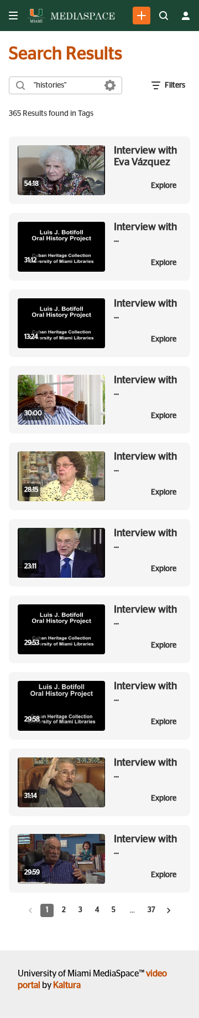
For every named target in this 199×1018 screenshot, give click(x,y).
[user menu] (186, 15)
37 (151, 910)
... (145, 232)
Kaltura (67, 985)
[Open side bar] (13, 15)
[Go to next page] (168, 910)
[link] (141, 15)
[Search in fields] (110, 85)
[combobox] (65, 85)
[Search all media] (163, 15)
